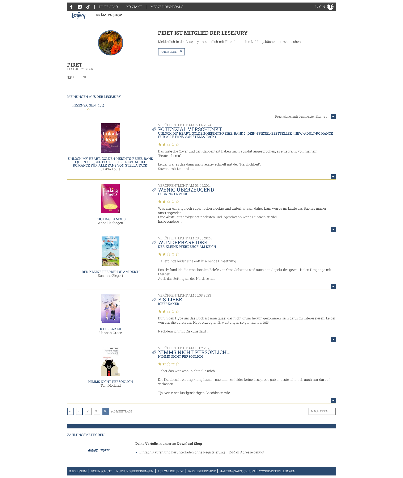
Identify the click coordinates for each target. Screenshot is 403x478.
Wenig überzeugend (186, 189)
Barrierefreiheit (202, 471)
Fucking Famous (111, 219)
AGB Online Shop (171, 471)
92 (97, 411)
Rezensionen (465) (88, 105)
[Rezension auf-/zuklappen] (333, 176)
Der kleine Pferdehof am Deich (111, 271)
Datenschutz (101, 471)
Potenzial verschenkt (190, 129)
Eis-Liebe (170, 299)
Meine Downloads (166, 6)
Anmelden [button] (169, 52)
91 (88, 411)
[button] (324, 7)
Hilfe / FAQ (108, 6)
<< (70, 411)
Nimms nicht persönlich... (194, 352)
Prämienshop (109, 15)
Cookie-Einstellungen (277, 471)
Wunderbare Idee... (184, 242)
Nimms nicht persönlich (110, 381)
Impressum (78, 471)
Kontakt (134, 6)
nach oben (319, 411)
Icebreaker (110, 329)
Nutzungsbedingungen (134, 471)
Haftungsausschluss (237, 471)
